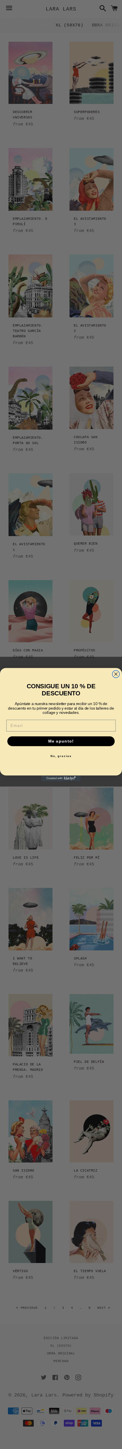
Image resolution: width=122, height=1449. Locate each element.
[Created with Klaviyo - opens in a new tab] (61, 778)
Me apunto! (61, 741)
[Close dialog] (116, 674)
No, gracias (61, 756)
